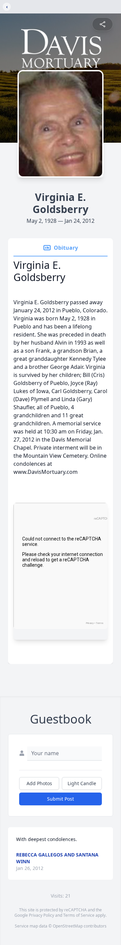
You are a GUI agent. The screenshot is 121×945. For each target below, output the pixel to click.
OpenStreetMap (68, 926)
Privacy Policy (41, 915)
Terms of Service (78, 915)
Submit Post (60, 799)
